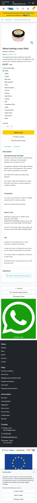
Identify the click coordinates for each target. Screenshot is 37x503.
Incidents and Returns (7, 381)
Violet (6, 107)
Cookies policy (5, 415)
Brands (3, 355)
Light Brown (8, 96)
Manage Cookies (18, 499)
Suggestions (4, 405)
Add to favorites (19, 137)
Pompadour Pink (10, 104)
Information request (19, 140)
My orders (4, 398)
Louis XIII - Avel (11, 54)
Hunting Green (9, 110)
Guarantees (4, 385)
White (6, 71)
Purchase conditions (7, 371)
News (3, 351)
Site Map (3, 419)
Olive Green (8, 116)
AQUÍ (19, 488)
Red (6, 102)
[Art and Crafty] (10, 8)
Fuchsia (7, 90)
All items (3, 348)
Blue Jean (7, 79)
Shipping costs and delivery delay (11, 378)
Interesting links (5, 401)
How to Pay (4, 374)
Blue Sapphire (9, 82)
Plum (6, 85)
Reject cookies (18, 495)
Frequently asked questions (9, 388)
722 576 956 (5, 3)
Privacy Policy (5, 412)
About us (4, 358)
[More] (11, 126)
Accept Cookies (18, 491)
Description (7, 146)
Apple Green (8, 113)
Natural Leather (9, 88)
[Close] (33, 472)
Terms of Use (5, 408)
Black (6, 118)
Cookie (7, 76)
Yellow (7, 73)
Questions (17, 146)
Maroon (7, 93)
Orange (7, 99)
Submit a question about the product (19, 276)
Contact (3, 362)
